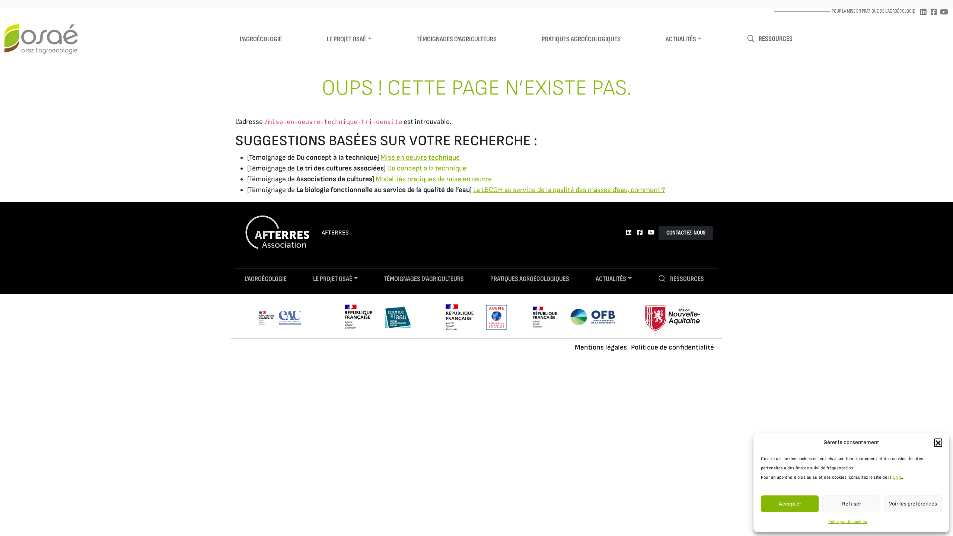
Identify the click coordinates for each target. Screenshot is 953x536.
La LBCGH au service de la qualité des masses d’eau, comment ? (569, 190)
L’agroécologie (261, 39)
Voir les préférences (913, 503)
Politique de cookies (847, 521)
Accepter (790, 503)
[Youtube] (944, 12)
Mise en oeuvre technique (420, 157)
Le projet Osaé (346, 39)
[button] (938, 442)
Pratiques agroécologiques (581, 39)
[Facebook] (933, 12)
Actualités (681, 39)
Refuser (851, 503)
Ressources (776, 39)
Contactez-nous (685, 232)
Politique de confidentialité (672, 347)
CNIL (897, 477)
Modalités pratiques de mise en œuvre (434, 179)
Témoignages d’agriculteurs (457, 39)
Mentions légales (601, 347)
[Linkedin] (923, 12)
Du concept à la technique (426, 168)
